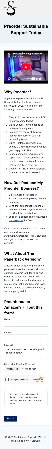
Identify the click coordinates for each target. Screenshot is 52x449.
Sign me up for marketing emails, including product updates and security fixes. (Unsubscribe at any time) (25, 399)
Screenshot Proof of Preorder (19, 364)
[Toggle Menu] (46, 8)
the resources (16, 220)
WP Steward (34, 440)
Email (7, 332)
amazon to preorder (25, 194)
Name (7, 319)
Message (8, 345)
